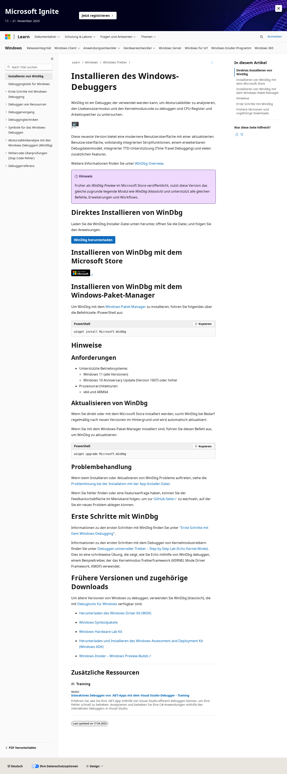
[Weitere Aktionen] (212, 62)
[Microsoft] (8, 36)
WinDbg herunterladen (93, 240)
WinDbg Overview (149, 163)
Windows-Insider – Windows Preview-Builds (113, 656)
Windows (91, 62)
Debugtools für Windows (97, 604)
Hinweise (242, 98)
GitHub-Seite (164, 499)
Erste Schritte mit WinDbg (254, 104)
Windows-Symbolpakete (98, 622)
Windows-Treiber (115, 62)
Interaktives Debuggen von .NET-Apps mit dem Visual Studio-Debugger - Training (130, 695)
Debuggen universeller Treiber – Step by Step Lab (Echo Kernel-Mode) (152, 548)
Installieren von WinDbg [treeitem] (25, 76)
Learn (76, 62)
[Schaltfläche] (82, 275)
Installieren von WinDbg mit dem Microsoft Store (256, 81)
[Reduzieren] (52, 58)
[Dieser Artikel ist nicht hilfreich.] (241, 134)
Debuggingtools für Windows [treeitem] (29, 84)
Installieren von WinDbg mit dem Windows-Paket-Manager (257, 91)
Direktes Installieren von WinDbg (254, 72)
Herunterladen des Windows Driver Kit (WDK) (115, 613)
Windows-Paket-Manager (125, 306)
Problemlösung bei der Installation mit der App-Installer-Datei (120, 483)
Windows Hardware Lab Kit (100, 631)
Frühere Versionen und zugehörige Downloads (252, 111)
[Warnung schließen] (278, 8)
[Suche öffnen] (261, 37)
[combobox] (29, 67)
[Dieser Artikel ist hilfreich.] (236, 134)
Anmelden (274, 36)
